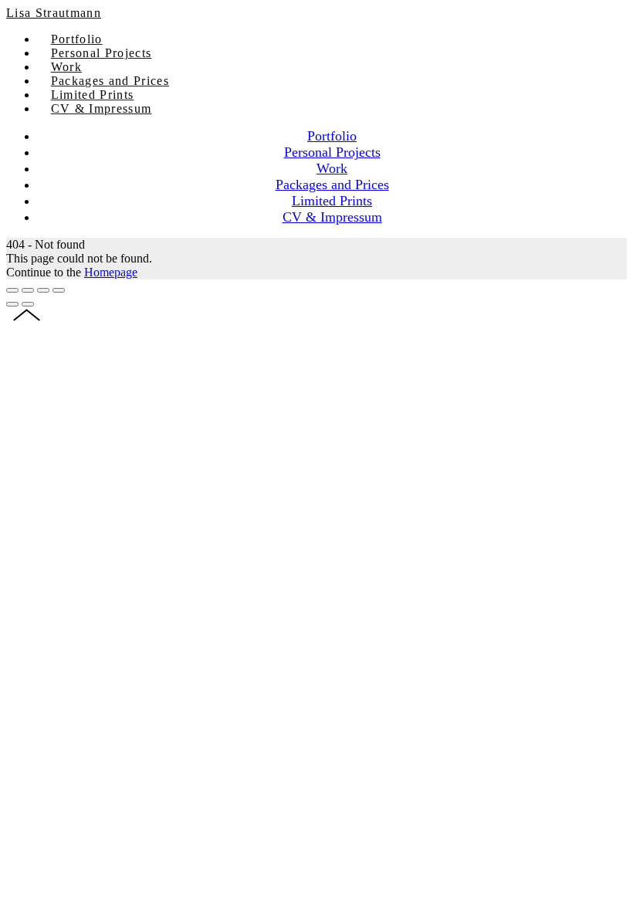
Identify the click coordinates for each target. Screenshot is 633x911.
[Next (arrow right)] (28, 304)
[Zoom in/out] (58, 290)
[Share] (28, 290)
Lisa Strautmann (53, 12)
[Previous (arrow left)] (12, 304)
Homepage (110, 272)
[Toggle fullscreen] (43, 290)
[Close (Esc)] (12, 290)
